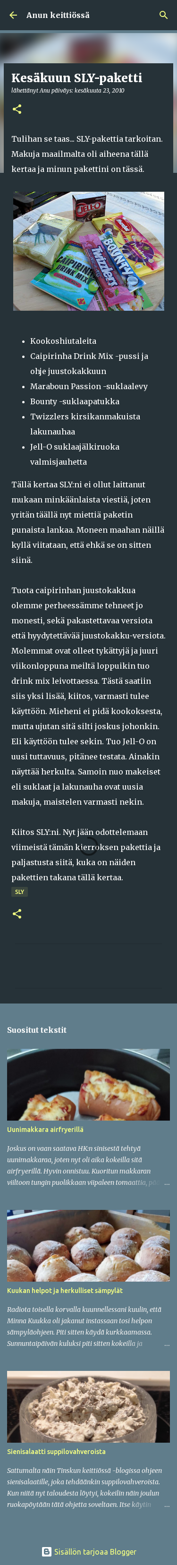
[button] (17, 109)
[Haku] (163, 15)
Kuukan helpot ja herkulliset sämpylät (65, 1290)
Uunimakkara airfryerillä (45, 1129)
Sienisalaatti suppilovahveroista (56, 1451)
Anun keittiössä (58, 15)
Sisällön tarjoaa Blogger (94, 1552)
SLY (19, 892)
